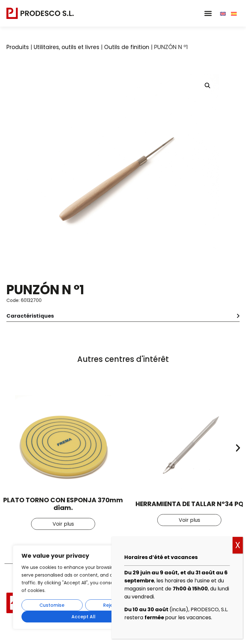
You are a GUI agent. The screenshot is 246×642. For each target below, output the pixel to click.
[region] (83, 587)
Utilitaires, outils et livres (66, 47)
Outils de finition (126, 47)
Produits (17, 47)
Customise (51, 605)
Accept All (83, 616)
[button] (208, 13)
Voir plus (63, 524)
